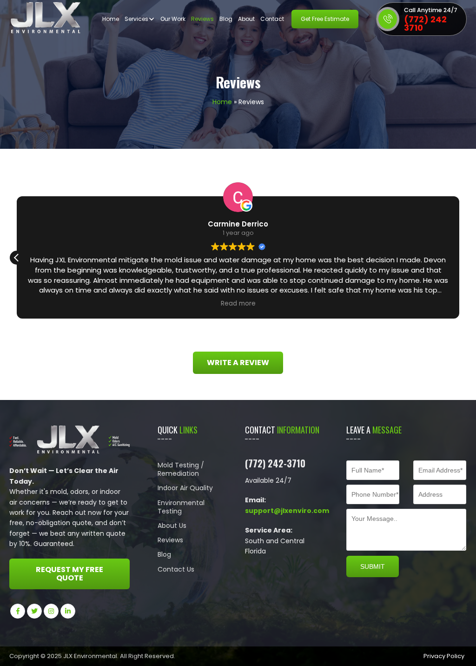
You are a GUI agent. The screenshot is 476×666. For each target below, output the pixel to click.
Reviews (202, 19)
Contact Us (176, 569)
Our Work (172, 19)
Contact (272, 19)
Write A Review (238, 362)
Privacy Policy (443, 656)
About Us (172, 525)
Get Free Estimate (325, 19)
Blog (225, 19)
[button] (17, 258)
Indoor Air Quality (185, 488)
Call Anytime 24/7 (430, 10)
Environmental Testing (181, 507)
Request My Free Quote (69, 573)
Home (110, 19)
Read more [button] (238, 304)
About (246, 19)
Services (136, 19)
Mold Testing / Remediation (181, 469)
